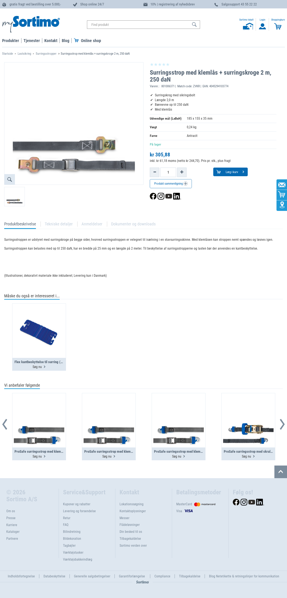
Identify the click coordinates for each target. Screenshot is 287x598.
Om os (10, 511)
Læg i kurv (231, 172)
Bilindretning (71, 532)
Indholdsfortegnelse (21, 576)
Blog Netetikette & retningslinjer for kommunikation (244, 576)
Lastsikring (24, 54)
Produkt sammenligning (168, 183)
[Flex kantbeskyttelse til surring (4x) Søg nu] (39, 320)
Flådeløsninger (130, 525)
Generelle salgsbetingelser (92, 576)
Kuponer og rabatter (76, 504)
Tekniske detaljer (59, 223)
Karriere (11, 525)
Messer (124, 518)
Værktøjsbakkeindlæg (77, 559)
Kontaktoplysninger (133, 511)
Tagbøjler (69, 546)
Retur (66, 518)
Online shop (91, 40)
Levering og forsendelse (79, 511)
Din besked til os (131, 532)
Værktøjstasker (73, 552)
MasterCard (184, 504)
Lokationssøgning (132, 504)
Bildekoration (72, 539)
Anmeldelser (92, 223)
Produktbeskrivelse (20, 225)
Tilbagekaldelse (130, 539)
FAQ (65, 525)
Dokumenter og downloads (133, 223)
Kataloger (13, 532)
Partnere (12, 539)
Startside (7, 54)
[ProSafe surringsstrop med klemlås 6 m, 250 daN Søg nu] (109, 410)
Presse (11, 518)
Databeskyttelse (54, 576)
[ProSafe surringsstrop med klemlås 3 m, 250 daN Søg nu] (39, 410)
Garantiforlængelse (132, 576)
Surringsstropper (46, 54)
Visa (179, 511)
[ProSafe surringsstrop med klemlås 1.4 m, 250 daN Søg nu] (178, 410)
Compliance (162, 576)
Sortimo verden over (133, 546)
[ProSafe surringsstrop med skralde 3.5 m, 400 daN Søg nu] (248, 410)
